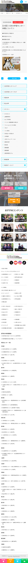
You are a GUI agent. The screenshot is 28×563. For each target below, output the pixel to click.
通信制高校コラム (9, 153)
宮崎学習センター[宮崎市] (8, 535)
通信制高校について (7, 274)
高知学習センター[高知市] (8, 511)
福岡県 (2, 514)
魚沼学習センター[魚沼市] (8, 432)
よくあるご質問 (18, 296)
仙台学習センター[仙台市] (8, 360)
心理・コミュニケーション (10, 139)
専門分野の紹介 (19, 277)
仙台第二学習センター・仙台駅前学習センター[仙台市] (14, 363)
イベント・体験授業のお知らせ (11, 122)
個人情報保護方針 (19, 328)
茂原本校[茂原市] (6, 392)
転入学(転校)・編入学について (9, 290)
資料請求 (7, 188)
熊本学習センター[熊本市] (8, 529)
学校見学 (4, 322)
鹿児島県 (3, 538)
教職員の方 (5, 315)
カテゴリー (7, 109)
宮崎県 (2, 532)
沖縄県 (2, 544)
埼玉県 (2, 379)
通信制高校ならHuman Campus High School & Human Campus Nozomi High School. (14, 556)
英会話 (6, 144)
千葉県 (2, 389)
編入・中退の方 (18, 309)
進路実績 (17, 283)
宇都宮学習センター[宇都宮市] (9, 370)
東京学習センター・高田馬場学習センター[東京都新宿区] (14, 401)
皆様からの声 (18, 293)
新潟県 (2, 426)
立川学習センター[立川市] (8, 414)
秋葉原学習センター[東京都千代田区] (11, 407)
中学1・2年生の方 (6, 306)
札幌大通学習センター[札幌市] (9, 349)
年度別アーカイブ (8, 165)
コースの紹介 (5, 277)
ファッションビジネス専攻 (10, 125)
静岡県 (2, 438)
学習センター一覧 (9, 13)
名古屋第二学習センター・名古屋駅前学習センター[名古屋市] (13, 454)
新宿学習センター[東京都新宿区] (10, 405)
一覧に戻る (14, 78)
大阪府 (2, 463)
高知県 (2, 508)
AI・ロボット (7, 114)
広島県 (2, 484)
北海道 (2, 346)
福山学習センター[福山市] (8, 494)
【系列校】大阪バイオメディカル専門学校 (11, 336)
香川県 (2, 502)
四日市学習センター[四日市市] (9, 461)
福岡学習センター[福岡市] (8, 520)
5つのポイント (5, 280)
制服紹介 (17, 280)
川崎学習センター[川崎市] (8, 420)
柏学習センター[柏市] (7, 395)
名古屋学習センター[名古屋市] (9, 451)
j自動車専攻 (7, 116)
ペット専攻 (7, 130)
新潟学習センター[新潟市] (8, 429)
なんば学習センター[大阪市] (9, 469)
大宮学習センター (19, 13)
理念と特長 (4, 268)
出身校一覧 (5, 283)
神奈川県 (3, 417)
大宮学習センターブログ (10, 92)
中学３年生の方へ (19, 306)
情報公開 (4, 302)
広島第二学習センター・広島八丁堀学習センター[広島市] (14, 490)
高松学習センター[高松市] (8, 505)
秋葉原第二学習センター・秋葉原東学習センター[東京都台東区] (14, 411)
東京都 (2, 397)
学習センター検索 (19, 274)
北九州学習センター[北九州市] (9, 517)
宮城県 (2, 357)
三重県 (2, 458)
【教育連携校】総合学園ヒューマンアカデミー (12, 338)
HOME (2, 13)
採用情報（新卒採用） (7, 328)
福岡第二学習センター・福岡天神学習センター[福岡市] (14, 523)
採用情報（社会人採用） (20, 325)
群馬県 (2, 373)
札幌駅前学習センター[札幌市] (9, 352)
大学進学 (7, 136)
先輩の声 (6, 97)
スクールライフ (5, 293)
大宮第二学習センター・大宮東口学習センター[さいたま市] (14, 385)
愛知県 (2, 448)
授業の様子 (7, 142)
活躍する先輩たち (6, 296)
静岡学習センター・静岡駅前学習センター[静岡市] (13, 440)
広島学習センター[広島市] (8, 486)
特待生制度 (17, 299)
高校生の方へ (5, 309)
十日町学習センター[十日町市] (9, 435)
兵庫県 (2, 478)
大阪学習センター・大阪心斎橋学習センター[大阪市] (14, 466)
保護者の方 (17, 312)
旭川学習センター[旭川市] (8, 354)
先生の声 (6, 103)
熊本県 (2, 527)
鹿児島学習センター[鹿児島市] (9, 541)
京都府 (2, 472)
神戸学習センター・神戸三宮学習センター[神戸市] (13, 481)
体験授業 (20, 188)
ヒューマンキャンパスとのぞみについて (11, 271)
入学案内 (4, 287)
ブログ (6, 128)
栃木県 (2, 367)
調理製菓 (7, 147)
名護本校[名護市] (6, 547)
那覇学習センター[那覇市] (8, 550)
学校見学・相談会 (14, 200)
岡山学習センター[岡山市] (8, 499)
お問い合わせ (18, 322)
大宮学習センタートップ (10, 86)
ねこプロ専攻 (8, 119)
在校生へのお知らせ (9, 133)
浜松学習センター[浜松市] (8, 443)
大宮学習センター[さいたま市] (9, 382)
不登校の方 (17, 315)
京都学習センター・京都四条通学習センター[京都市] (14, 475)
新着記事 (6, 159)
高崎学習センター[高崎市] (8, 376)
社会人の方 (5, 312)
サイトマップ (5, 325)
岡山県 (2, 496)
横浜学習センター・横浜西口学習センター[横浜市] (13, 423)
